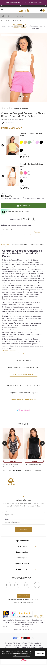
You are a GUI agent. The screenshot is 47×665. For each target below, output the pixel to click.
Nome (7, 519)
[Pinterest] (17, 585)
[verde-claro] (29, 142)
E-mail (7, 512)
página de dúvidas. (28, 602)
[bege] (21, 173)
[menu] (2, 10)
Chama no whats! (24, 595)
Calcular (37, 232)
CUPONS (24, 6)
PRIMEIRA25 (18, 26)
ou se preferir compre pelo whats (17, 212)
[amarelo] (21, 142)
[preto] (41, 142)
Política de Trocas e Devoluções (14, 353)
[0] (41, 10)
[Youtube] (8, 585)
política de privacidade (21, 656)
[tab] (20, 96)
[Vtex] (24, 660)
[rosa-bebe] (37, 142)
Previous (4, 443)
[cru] (25, 142)
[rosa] (25, 173)
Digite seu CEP (7, 229)
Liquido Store (23, 10)
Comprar (25, 205)
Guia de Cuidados (9, 350)
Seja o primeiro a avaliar (23, 374)
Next (42, 443)
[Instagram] (27, 585)
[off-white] (33, 142)
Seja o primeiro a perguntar (23, 399)
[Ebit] (6, 614)
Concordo (40, 654)
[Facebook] (37, 585)
